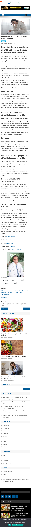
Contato (4, 474)
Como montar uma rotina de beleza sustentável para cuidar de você (15, 416)
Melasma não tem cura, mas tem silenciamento (5, 308)
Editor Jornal (12, 43)
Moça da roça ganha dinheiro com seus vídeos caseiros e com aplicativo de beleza (16, 480)
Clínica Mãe (8, 240)
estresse (4, 303)
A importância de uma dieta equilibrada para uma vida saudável (14, 334)
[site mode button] (25, 15)
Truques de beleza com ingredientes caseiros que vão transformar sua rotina (15, 398)
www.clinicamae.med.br (15, 249)
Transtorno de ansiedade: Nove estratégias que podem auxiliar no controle (14, 377)
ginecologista (11, 303)
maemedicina (9, 243)
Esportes (5, 436)
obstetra (24, 303)
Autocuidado (6, 428)
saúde (3, 305)
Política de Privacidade (8, 471)
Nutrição (5, 444)
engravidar (22, 301)
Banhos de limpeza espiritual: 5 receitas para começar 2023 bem (27, 308)
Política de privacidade (17, 524)
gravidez (18, 303)
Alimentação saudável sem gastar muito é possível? (13, 356)
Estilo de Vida (6, 439)
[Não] (29, 522)
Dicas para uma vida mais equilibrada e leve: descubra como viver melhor (15, 411)
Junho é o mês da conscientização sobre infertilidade (6, 296)
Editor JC (21, 510)
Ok (9, 524)
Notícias (4, 441)
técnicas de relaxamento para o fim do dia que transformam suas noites (13, 407)
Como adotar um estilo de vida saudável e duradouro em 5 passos (16, 402)
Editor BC (11, 337)
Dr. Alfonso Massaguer (11, 236)
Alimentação (6, 425)
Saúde (3, 41)
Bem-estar (5, 433)
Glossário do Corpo (7, 463)
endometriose (14, 301)
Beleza (4, 431)
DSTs (8, 301)
